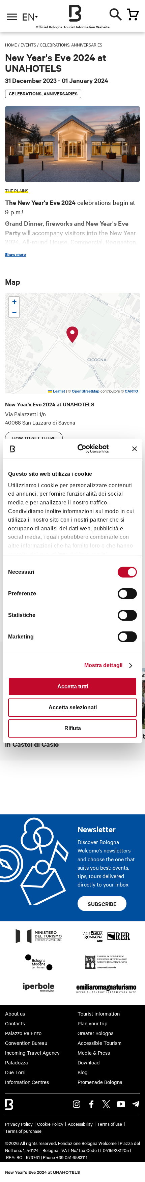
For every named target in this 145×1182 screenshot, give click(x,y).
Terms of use (109, 1124)
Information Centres (27, 1082)
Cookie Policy (50, 1124)
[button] (72, 334)
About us (15, 1013)
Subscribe (102, 903)
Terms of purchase (23, 1131)
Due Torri (15, 1072)
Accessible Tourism (99, 1042)
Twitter (106, 1104)
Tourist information (99, 1013)
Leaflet (58, 391)
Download (89, 1062)
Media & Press (94, 1052)
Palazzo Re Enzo (23, 1033)
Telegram (136, 1104)
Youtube (121, 1104)
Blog (83, 1072)
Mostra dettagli (103, 665)
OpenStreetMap (85, 391)
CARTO (131, 391)
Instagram (76, 1104)
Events (28, 44)
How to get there (34, 438)
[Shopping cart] (133, 14)
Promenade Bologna (100, 1082)
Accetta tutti (72, 686)
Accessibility (80, 1124)
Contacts (15, 1023)
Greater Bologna (96, 1033)
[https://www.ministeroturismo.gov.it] (38, 942)
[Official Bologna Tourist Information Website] (75, 13)
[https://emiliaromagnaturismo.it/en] (106, 994)
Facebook (91, 1104)
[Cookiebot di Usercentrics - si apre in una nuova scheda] (81, 448)
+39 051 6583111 (72, 1157)
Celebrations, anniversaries (71, 44)
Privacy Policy (19, 1124)
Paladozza (16, 1062)
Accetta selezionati (73, 707)
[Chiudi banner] (134, 448)
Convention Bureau (26, 1042)
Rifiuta (72, 728)
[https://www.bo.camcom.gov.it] (106, 968)
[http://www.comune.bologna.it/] (39, 994)
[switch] (127, 593)
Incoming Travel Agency (32, 1052)
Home (11, 44)
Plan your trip (93, 1023)
